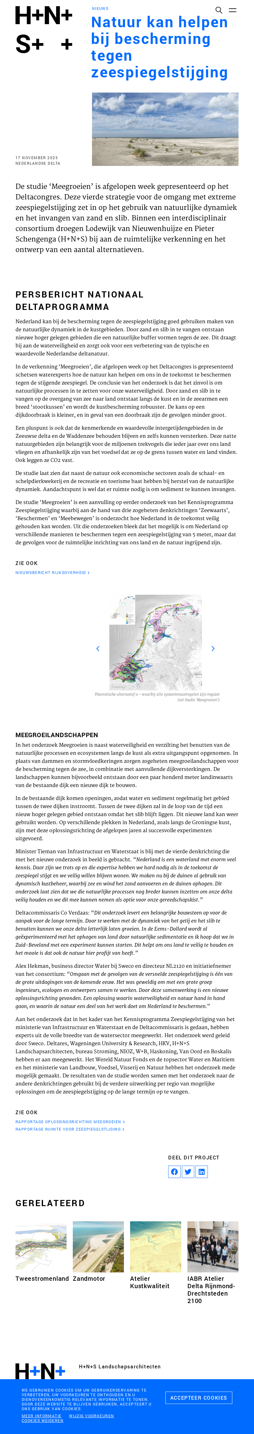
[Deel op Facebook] (174, 1172)
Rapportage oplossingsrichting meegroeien (68, 1121)
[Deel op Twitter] (188, 1172)
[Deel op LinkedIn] (201, 1172)
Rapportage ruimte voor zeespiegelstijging (68, 1129)
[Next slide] (213, 648)
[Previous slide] (98, 648)
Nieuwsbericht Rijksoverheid (50, 572)
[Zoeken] (218, 10)
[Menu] (232, 10)
